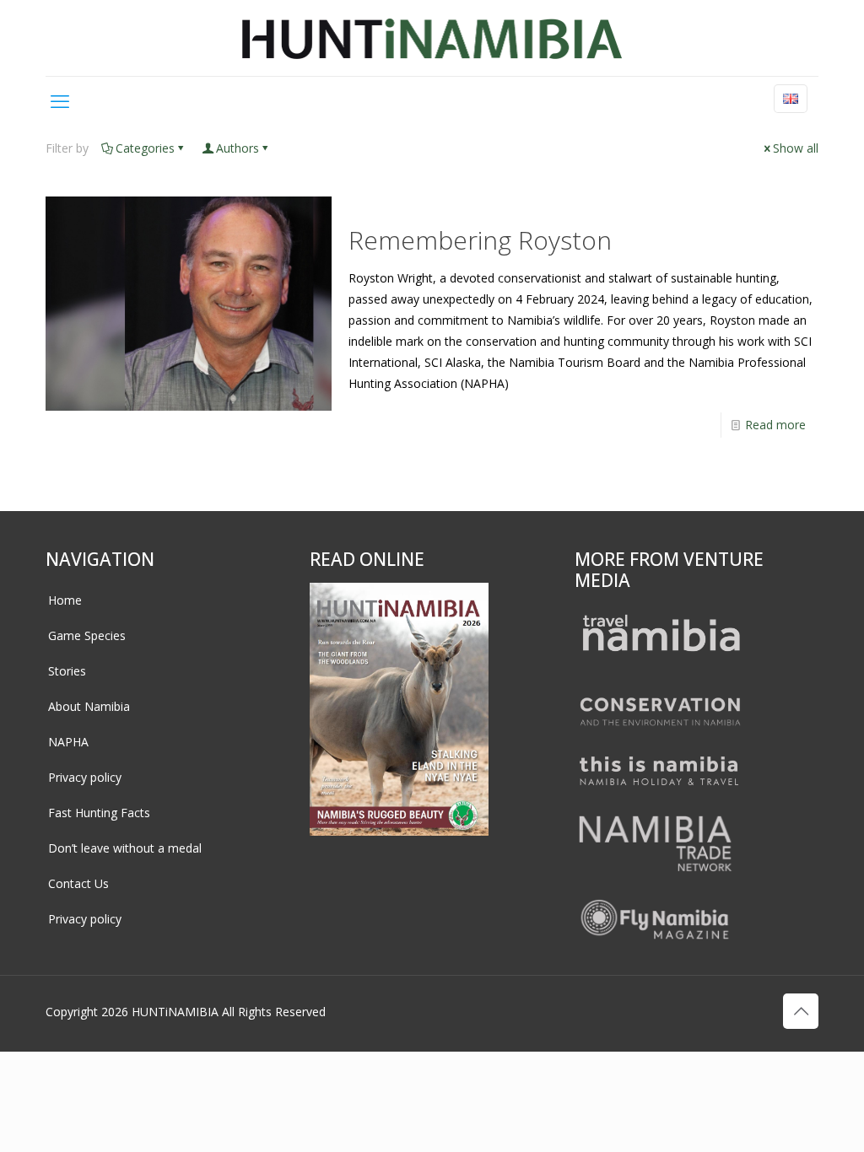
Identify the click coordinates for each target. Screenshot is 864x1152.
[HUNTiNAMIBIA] (432, 38)
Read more (775, 425)
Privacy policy (85, 777)
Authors (237, 148)
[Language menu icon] (790, 98)
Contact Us (78, 883)
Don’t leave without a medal (125, 848)
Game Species (87, 635)
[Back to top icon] (800, 1011)
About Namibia (89, 706)
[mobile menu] (60, 100)
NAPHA (68, 742)
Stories (67, 671)
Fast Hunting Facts (99, 813)
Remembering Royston (480, 240)
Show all (795, 148)
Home (65, 600)
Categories (145, 148)
